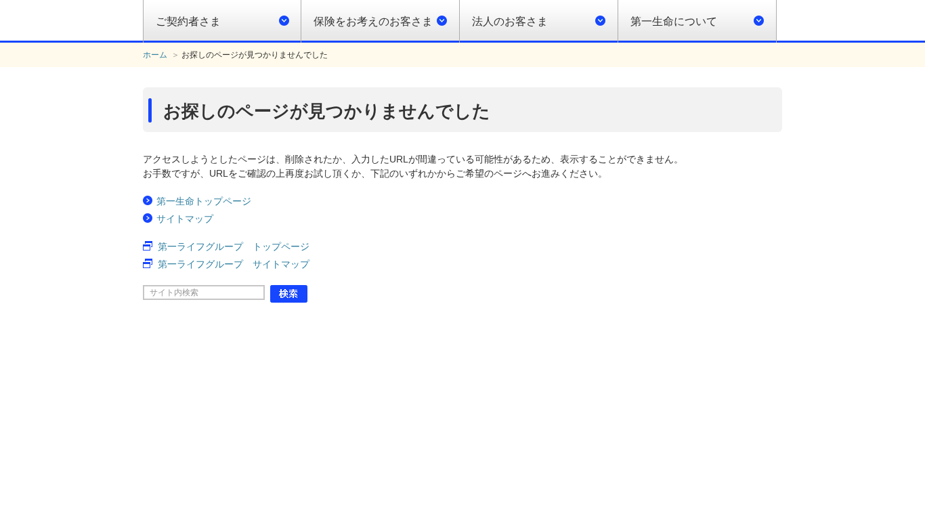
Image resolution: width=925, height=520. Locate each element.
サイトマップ (184, 218)
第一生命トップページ (203, 201)
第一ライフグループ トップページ (233, 246)
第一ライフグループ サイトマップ (233, 264)
